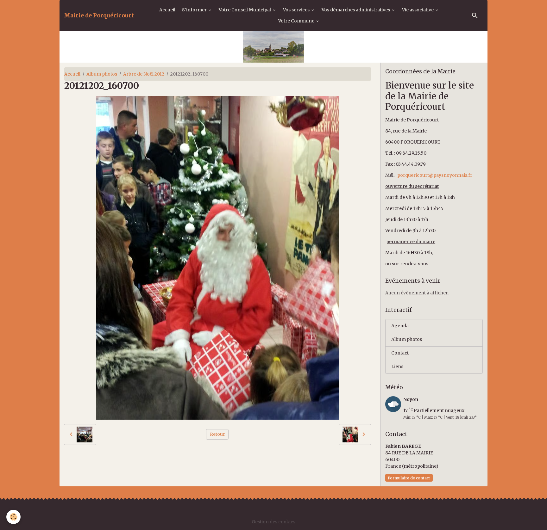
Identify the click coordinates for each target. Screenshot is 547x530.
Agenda (400, 326)
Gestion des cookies (273, 522)
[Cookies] (13, 517)
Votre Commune (296, 21)
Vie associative (418, 10)
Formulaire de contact (409, 478)
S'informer (195, 10)
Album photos (101, 74)
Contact (400, 353)
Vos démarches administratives (356, 10)
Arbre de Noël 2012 (143, 74)
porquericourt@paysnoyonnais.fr (434, 175)
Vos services (297, 10)
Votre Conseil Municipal (245, 10)
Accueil (167, 10)
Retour (217, 434)
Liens (397, 366)
